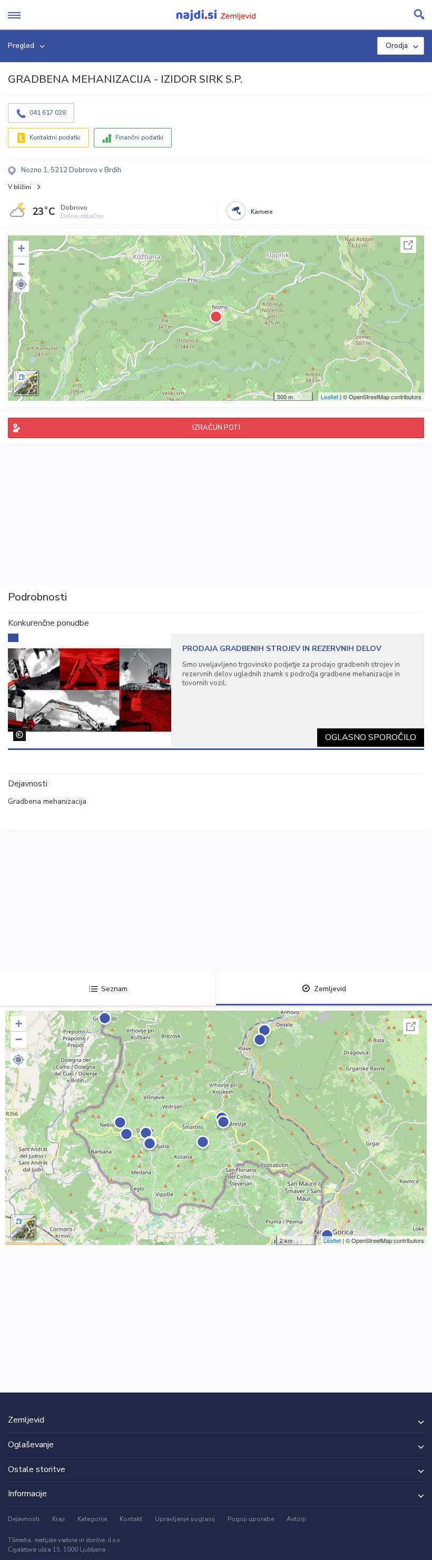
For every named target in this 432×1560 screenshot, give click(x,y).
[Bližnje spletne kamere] (236, 210)
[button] (21, 284)
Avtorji (296, 1519)
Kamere (261, 212)
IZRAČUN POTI (216, 427)
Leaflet (329, 396)
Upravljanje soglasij (185, 1519)
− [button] (21, 264)
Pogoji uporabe (251, 1519)
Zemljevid (330, 989)
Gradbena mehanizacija (47, 801)
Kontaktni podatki (55, 137)
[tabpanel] (216, 690)
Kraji (58, 1519)
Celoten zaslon (408, 245)
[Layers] (25, 382)
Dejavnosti (24, 1519)
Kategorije (92, 1519)
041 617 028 (48, 112)
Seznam (114, 989)
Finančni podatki (139, 137)
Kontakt (131, 1519)
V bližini (19, 187)
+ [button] (21, 248)
